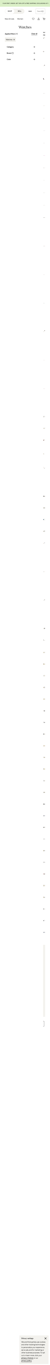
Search (39, 11)
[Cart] (44, 19)
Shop (10, 11)
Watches (9, 40)
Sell (19, 11)
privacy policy (26, 1361)
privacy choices (27, 1358)
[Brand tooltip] (12, 53)
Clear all (34, 34)
